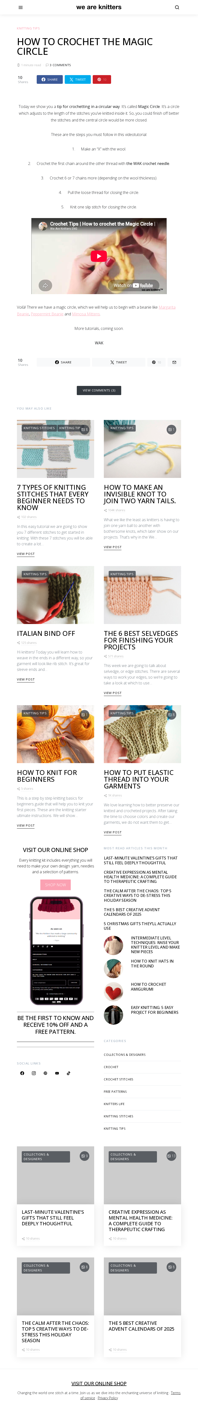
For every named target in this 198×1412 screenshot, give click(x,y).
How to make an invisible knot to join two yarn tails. (140, 493)
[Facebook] (22, 1073)
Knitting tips (28, 28)
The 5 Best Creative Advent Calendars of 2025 (132, 912)
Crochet (111, 1067)
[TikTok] (68, 1073)
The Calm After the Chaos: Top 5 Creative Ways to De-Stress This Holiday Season (137, 895)
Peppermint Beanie (47, 314)
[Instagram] (33, 1073)
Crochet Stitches (118, 1079)
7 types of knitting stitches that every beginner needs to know (52, 497)
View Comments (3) (99, 390)
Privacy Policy (108, 1398)
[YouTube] (57, 1073)
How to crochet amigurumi (148, 987)
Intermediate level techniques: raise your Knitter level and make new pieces (155, 945)
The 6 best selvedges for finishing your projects (141, 640)
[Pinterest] (45, 1073)
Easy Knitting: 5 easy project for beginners (154, 1010)
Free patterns (115, 1092)
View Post (26, 554)
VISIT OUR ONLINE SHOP (99, 1383)
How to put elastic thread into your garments (139, 779)
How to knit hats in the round (152, 963)
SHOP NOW (55, 884)
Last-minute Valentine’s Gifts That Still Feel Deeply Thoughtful (141, 860)
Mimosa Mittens (86, 314)
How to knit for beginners (47, 776)
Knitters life (114, 1104)
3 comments (60, 65)
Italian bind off (46, 633)
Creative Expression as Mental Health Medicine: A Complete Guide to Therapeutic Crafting (140, 877)
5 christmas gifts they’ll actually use (140, 926)
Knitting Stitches (39, 428)
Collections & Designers (124, 1055)
